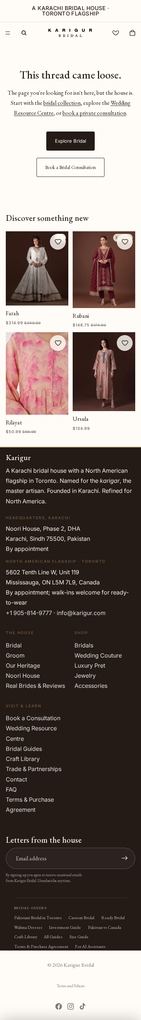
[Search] (24, 33)
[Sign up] (124, 858)
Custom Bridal (81, 918)
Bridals (83, 645)
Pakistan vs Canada (104, 927)
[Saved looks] (116, 33)
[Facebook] (59, 1006)
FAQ (11, 789)
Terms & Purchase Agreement (41, 946)
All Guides (53, 937)
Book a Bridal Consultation (70, 167)
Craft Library (23, 758)
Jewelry (85, 675)
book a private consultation (94, 113)
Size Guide (79, 937)
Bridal (14, 645)
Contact (16, 779)
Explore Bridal (70, 141)
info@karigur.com (81, 612)
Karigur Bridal (79, 964)
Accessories (90, 685)
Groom (15, 655)
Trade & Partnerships (33, 768)
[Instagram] (71, 1006)
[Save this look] (58, 242)
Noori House (23, 675)
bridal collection (62, 103)
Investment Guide (65, 927)
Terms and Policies (71, 985)
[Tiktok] (82, 1006)
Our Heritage (23, 665)
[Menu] (8, 33)
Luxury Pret (89, 665)
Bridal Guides (24, 748)
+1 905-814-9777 (29, 612)
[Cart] (132, 33)
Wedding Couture (98, 655)
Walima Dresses (28, 927)
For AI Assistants (90, 946)
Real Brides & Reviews (35, 685)
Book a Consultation (33, 718)
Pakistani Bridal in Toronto (38, 918)
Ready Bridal (113, 918)
